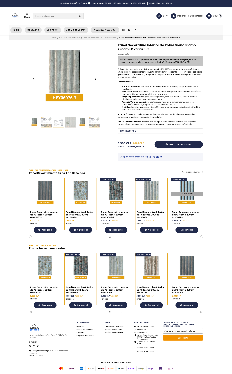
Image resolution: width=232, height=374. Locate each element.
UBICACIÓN (52, 30)
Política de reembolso (114, 329)
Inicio (54, 38)
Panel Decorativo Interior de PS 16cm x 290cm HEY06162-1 (44, 215)
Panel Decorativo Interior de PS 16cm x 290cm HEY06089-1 (115, 215)
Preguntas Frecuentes (105, 30)
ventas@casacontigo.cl (146, 326)
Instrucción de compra (86, 329)
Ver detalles (187, 230)
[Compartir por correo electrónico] (157, 157)
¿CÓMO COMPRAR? (76, 30)
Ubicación (80, 326)
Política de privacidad (114, 332)
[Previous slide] (33, 79)
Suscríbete (183, 338)
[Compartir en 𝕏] (150, 157)
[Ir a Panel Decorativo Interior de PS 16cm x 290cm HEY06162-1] (45, 194)
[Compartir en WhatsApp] (154, 157)
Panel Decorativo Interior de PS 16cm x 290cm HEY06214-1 (186, 215)
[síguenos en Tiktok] (134, 30)
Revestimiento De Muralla (69, 38)
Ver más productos (191, 172)
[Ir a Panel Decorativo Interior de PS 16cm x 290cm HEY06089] (81, 194)
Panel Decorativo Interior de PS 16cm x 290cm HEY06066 (150, 215)
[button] (161, 157)
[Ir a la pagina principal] (15, 16)
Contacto (80, 332)
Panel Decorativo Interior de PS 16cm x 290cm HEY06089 (79, 215)
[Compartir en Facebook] (146, 157)
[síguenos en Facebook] (129, 30)
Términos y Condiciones (114, 326)
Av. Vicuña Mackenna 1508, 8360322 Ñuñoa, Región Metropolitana (147, 337)
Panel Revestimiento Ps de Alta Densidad (99, 38)
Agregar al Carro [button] (46, 231)
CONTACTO (33, 30)
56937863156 (142, 332)
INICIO (16, 30)
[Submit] (80, 16)
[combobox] (58, 16)
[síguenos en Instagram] (123, 30)
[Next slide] (95, 79)
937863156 (141, 329)
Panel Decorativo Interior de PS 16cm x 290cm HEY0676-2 (150, 290)
